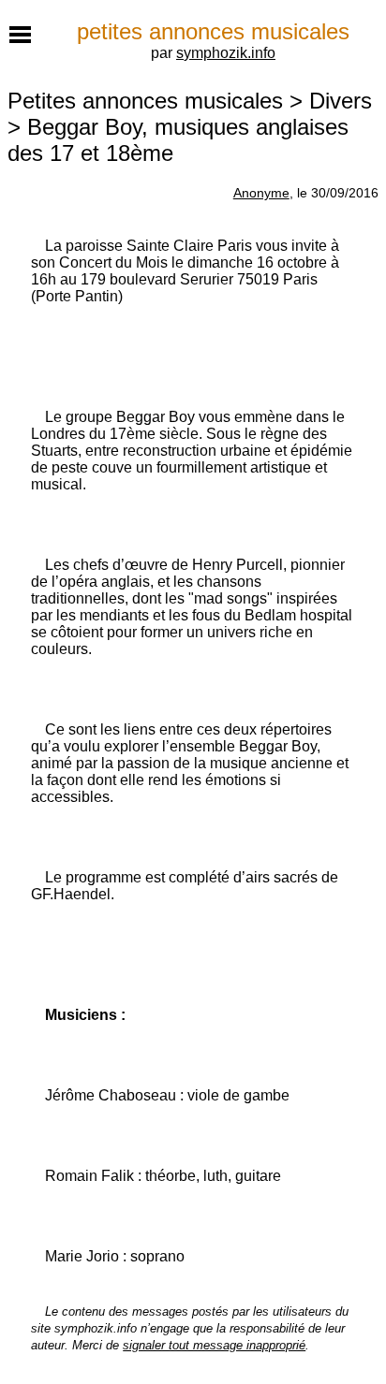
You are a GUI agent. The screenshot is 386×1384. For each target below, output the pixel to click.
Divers (340, 100)
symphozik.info (225, 53)
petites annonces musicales (213, 31)
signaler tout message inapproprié (214, 1345)
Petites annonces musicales (145, 100)
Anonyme (261, 192)
